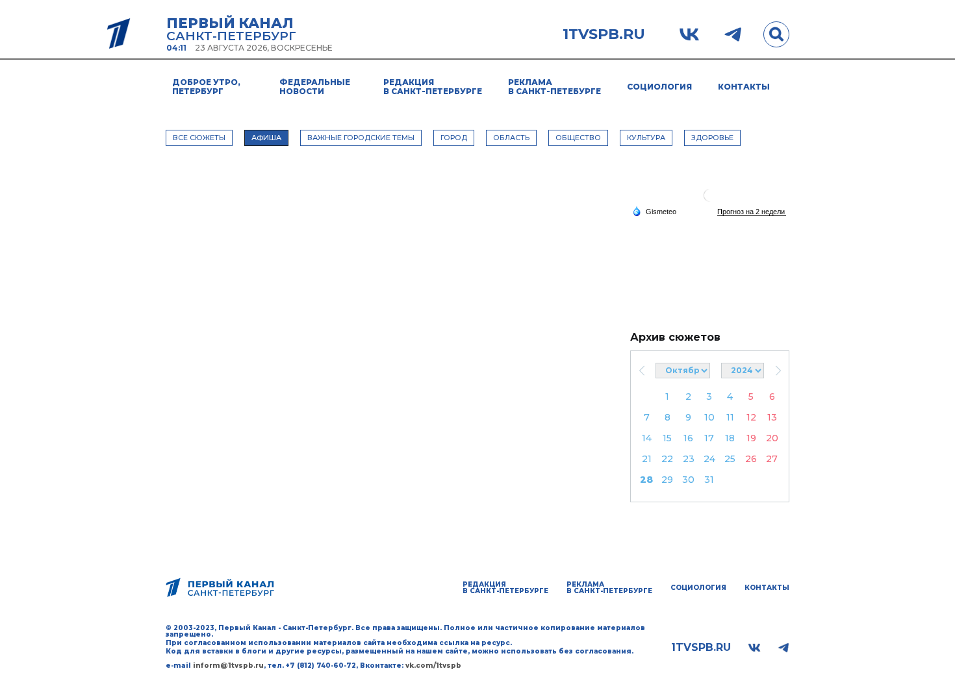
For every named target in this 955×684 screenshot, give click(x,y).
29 (667, 479)
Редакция (432, 86)
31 (709, 479)
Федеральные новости (314, 86)
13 (772, 417)
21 (647, 459)
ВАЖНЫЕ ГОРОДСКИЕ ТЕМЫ (360, 137)
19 (751, 438)
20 (772, 438)
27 (772, 459)
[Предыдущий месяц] (641, 370)
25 (729, 459)
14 (647, 438)
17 (709, 438)
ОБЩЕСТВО (578, 137)
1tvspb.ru (604, 34)
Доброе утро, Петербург (206, 86)
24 (709, 459)
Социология (659, 87)
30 (688, 479)
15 (667, 438)
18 (730, 438)
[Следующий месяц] (778, 370)
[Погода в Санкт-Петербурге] (710, 200)
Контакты (744, 87)
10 (709, 417)
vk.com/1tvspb (433, 665)
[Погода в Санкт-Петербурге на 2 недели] (751, 212)
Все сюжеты (199, 137)
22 (667, 459)
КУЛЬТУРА (646, 137)
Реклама (554, 86)
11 (730, 417)
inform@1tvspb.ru (228, 665)
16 (688, 438)
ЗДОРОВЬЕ (712, 137)
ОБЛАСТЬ (511, 137)
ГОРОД (453, 137)
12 (751, 417)
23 (688, 459)
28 (646, 479)
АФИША (266, 137)
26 (751, 459)
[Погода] (654, 211)
